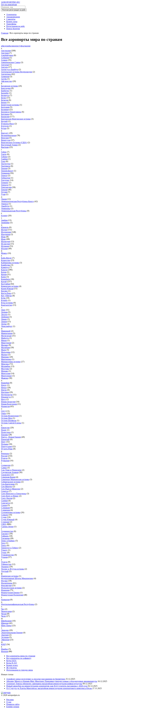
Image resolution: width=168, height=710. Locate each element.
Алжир (4, 60)
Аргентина (6, 74)
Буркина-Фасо (7, 124)
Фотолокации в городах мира (19, 670)
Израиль (5, 227)
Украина (5, 566)
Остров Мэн (6, 418)
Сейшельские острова (11, 482)
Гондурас (5, 180)
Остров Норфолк (8, 420)
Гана (3, 161)
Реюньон (5, 453)
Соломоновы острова (10, 512)
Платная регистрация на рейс (14, 10)
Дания (4, 199)
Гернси (4, 175)
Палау (3, 430)
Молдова (5, 369)
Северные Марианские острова (15, 479)
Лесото (4, 314)
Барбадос (5, 91)
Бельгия (4, 100)
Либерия (5, 317)
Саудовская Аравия (9, 472)
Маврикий (5, 331)
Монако (4, 371)
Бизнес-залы (11, 21)
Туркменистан (7, 555)
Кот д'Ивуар (6, 296)
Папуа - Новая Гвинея (11, 437)
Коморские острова (9, 286)
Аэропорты (11, 14)
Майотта (5, 338)
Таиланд (5, 533)
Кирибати (5, 279)
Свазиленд (6, 475)
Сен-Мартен (6, 486)
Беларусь (5, 95)
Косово (4, 291)
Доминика (5, 208)
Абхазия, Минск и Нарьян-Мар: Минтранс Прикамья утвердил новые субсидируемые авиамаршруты (51, 681)
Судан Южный (7, 519)
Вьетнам (5, 147)
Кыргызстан (6, 305)
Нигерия (5, 392)
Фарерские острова (9, 576)
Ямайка (4, 649)
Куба (3, 298)
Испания (5, 246)
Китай (4, 281)
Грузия (4, 192)
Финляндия (6, 585)
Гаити (3, 154)
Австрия (5, 53)
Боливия (5, 109)
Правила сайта (12, 704)
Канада (4, 270)
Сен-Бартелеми (8, 484)
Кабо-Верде (6, 258)
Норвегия (5, 406)
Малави (4, 345)
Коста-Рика (6, 293)
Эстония (5, 637)
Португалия (6, 446)
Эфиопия (5, 640)
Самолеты (10, 19)
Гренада (4, 185)
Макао (4, 340)
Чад (2, 609)
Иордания (5, 234)
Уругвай (5, 571)
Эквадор (5, 630)
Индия (4, 230)
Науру (4, 385)
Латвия (4, 312)
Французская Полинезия (12, 595)
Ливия (4, 321)
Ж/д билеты (11, 668)
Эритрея (5, 635)
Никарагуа (6, 397)
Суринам (5, 522)
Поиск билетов (13, 28)
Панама (4, 435)
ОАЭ (3, 411)
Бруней (4, 121)
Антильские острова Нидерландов (16, 72)
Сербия (4, 501)
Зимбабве (5, 222)
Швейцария (6, 621)
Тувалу (4, 550)
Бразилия (5, 116)
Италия (4, 248)
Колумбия (5, 284)
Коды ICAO (11, 663)
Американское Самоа (10, 62)
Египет (4, 215)
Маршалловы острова (10, 361)
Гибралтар (5, 178)
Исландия (5, 244)
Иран (3, 239)
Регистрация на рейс (15, 26)
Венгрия (5, 138)
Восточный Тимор (9, 145)
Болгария (5, 107)
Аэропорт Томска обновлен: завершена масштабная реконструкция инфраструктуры (44, 684)
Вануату (5, 133)
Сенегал (4, 491)
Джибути (5, 206)
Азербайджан (7, 55)
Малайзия (5, 347)
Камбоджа (5, 265)
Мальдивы (5, 352)
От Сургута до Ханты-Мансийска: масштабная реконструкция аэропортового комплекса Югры (49, 688)
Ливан (4, 319)
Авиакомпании (13, 17)
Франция (5, 590)
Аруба (4, 79)
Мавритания (6, 333)
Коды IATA (11, 660)
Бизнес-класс (12, 665)
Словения (5, 510)
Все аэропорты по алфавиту (18, 658)
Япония (4, 651)
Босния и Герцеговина (11, 112)
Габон (3, 152)
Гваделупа (5, 164)
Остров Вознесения (10, 416)
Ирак (3, 237)
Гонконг (4, 182)
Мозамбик (5, 366)
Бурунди (5, 126)
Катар (3, 272)
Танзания (5, 538)
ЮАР (3, 644)
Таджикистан (7, 531)
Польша (4, 444)
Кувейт (4, 300)
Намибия (5, 383)
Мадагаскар (6, 336)
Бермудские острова (10, 105)
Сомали (4, 515)
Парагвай (5, 439)
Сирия (4, 505)
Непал (4, 387)
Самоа (4, 468)
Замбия (4, 220)
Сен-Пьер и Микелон (10, 489)
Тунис (4, 552)
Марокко (5, 357)
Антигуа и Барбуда (9, 69)
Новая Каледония (9, 404)
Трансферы (11, 24)
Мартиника (6, 359)
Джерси (4, 204)
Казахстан (5, 260)
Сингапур (5, 503)
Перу (3, 442)
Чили (3, 616)
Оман (3, 413)
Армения (5, 76)
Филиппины (6, 583)
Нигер (4, 390)
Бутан (3, 128)
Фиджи (4, 581)
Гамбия (4, 159)
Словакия (5, 508)
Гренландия (6, 187)
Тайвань (5, 536)
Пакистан (5, 427)
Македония (6, 343)
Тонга (3, 545)
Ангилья (5, 65)
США (3, 524)
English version (12, 707)
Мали (3, 350)
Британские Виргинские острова (16, 119)
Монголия (5, 373)
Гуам (3, 194)
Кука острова (7, 303)
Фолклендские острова (11, 588)
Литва (4, 324)
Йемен (4, 253)
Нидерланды (6, 394)
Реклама (10, 699)
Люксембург (6, 326)
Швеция (4, 623)
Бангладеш (6, 88)
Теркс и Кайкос (8, 541)
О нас (8, 702)
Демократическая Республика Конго (17, 201)
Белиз (3, 98)
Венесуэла (5, 140)
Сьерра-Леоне (7, 526)
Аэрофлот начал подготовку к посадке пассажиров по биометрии (35, 679)
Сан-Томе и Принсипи (11, 470)
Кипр (3, 277)
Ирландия (5, 241)
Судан (4, 517)
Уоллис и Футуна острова (12, 569)
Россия (4, 456)
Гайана (4, 157)
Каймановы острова (10, 263)
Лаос (3, 310)
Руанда (4, 458)
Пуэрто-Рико (7, 449)
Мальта (4, 354)
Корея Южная (7, 288)
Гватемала (5, 166)
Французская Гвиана (10, 592)
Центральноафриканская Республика (17, 604)
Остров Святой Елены (11, 423)
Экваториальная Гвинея (11, 632)
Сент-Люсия (6, 498)
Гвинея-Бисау (7, 171)
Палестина (6, 432)
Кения (4, 274)
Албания (5, 58)
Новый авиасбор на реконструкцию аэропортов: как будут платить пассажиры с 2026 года (46, 686)
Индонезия (6, 232)
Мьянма (4, 378)
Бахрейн (5, 93)
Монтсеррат (6, 376)
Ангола (4, 67)
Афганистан (6, 81)
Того (3, 543)
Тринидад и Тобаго (9, 548)
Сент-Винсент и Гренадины (13, 493)
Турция (4, 557)
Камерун (5, 267)
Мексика (5, 364)
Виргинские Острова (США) (14, 142)
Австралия (6, 50)
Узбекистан (6, 564)
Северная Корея (8, 477)
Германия (5, 173)
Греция (4, 189)
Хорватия (5, 599)
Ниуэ (3, 399)
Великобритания (8, 135)
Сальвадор (5, 465)
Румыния (5, 460)
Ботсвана (5, 114)
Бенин (4, 102)
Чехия (3, 614)
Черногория (6, 611)
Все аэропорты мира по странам (20, 656)
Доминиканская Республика (13, 211)
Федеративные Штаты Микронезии (17, 578)
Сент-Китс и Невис (10, 496)
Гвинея (4, 168)
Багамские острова (9, 86)
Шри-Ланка (6, 625)
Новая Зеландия (8, 402)
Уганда (4, 562)
